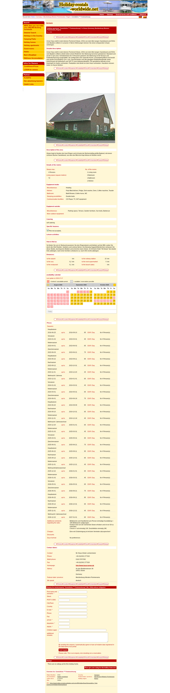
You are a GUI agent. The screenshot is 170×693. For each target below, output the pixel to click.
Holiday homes (30, 42)
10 (85, 295)
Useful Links (29, 84)
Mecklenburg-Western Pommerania (54, 17)
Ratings (106, 37)
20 (72, 300)
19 (91, 298)
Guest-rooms (29, 49)
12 (91, 295)
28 (75, 303)
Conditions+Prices (31, 66)
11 (88, 295)
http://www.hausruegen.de (85, 565)
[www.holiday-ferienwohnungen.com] (140, 17)
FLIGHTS (27, 78)
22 (78, 300)
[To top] (55, 37)
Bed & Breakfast (30, 55)
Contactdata (93, 37)
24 (85, 300)
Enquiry (100, 37)
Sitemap (110, 14)
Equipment (73, 37)
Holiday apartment (62, 676)
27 (72, 303)
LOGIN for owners (31, 70)
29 (78, 303)
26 (91, 300)
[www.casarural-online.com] (144, 17)
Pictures (59, 37)
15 (78, 298)
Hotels (26, 52)
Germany (39, 17)
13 (72, 298)
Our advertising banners (33, 81)
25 (88, 300)
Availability (80, 37)
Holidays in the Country (33, 36)
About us (143, 14)
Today (50, 311)
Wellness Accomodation (33, 58)
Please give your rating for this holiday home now (100, 667)
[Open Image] (80, 116)
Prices (86, 37)
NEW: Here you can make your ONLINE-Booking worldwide (33, 27)
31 (114, 303)
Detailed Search (30, 33)
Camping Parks (30, 39)
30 (82, 303)
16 (82, 298)
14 (75, 298)
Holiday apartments (31, 45)
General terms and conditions (126, 14)
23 (82, 300)
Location (65, 37)
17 (85, 298)
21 (75, 300)
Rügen (68, 17)
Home (102, 14)
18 (88, 298)
